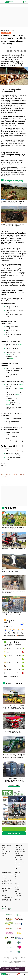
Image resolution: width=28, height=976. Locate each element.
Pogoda (17, 853)
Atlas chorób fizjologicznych (5, 891)
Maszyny (17, 885)
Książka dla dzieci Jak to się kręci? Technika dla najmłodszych (7, 901)
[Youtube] (8, 909)
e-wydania (17, 897)
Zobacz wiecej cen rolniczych (11, 676)
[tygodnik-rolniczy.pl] (9, 2)
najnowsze (10, 507)
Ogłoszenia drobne (19, 855)
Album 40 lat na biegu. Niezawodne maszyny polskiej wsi (6, 880)
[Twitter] (11, 51)
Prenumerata (18, 895)
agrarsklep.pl (18, 866)
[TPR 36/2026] (14, 807)
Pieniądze (17, 879)
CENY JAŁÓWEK (4, 477)
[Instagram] (5, 909)
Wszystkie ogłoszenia (14, 785)
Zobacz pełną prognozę (9, 635)
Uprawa (17, 883)
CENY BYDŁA (8, 474)
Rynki (13, 30)
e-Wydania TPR (18, 859)
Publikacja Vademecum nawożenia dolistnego (7, 887)
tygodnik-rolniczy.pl (5, 30)
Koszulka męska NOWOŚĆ (5, 894)
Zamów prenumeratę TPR (7, 874)
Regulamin (4, 853)
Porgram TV (17, 864)
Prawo (16, 881)
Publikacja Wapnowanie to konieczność (7, 884)
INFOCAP (17, 891)
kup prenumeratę (14, 833)
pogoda (10, 620)
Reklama (3, 849)
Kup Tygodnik (4, 877)
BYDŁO (2, 474)
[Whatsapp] (21, 51)
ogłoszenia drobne (15, 683)
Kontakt (3, 847)
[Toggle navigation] (2, 1)
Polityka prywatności (6, 851)
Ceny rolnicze (18, 893)
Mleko (16, 887)
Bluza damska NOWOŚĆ (7, 897)
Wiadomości (18, 874)
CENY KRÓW (15, 474)
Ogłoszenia (17, 900)
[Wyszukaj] (26, 1)
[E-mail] (18, 51)
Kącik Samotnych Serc (20, 862)
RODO (3, 855)
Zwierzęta (17, 889)
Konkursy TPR (18, 857)
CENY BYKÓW (21, 474)
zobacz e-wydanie (14, 829)
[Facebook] (8, 51)
